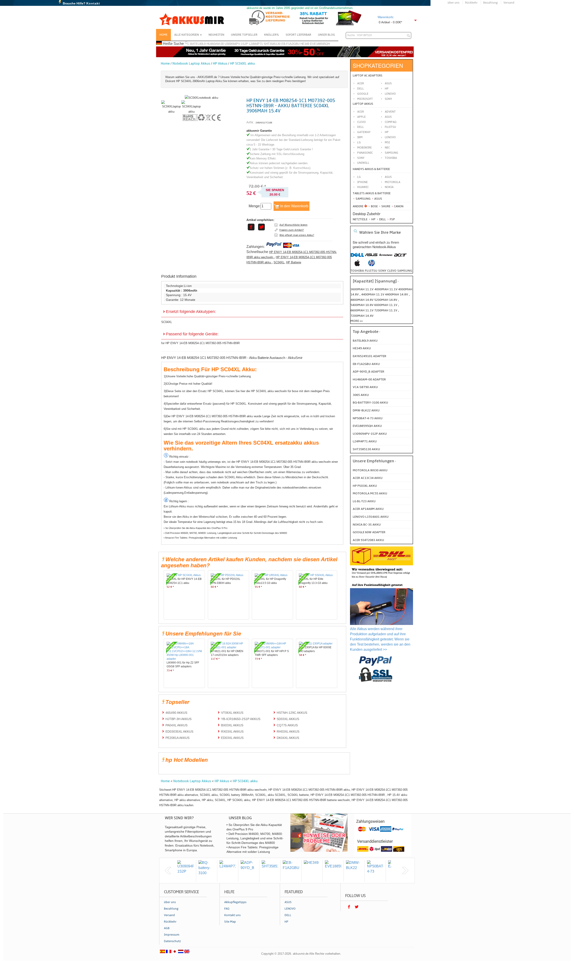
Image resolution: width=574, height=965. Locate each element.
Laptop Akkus (363, 104)
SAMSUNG (391, 153)
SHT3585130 (272, 44)
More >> (356, 321)
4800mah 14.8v (362, 300)
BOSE (374, 206)
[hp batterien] (371, 265)
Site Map (230, 922)
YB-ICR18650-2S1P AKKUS (240, 719)
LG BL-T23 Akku (364, 501)
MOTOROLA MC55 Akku (370, 493)
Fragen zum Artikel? (291, 229)
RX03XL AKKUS (232, 731)
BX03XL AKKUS (232, 725)
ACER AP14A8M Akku (368, 509)
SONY (361, 158)
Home (163, 35)
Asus (388, 83)
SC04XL (279, 262)
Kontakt (93, 3)
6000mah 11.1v (386, 305)
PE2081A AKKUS (177, 738)
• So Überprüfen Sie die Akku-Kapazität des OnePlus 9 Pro (195, 528)
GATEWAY (364, 132)
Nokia (389, 187)
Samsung (362, 199)
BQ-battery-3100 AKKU (370, 402)
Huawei (362, 187)
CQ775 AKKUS (287, 725)
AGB (167, 928)
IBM (360, 137)
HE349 (304, 44)
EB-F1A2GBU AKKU (366, 364)
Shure (385, 206)
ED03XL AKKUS (232, 738)
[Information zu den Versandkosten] (381, 579)
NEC (387, 147)
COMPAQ (390, 122)
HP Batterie (293, 262)
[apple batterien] (357, 265)
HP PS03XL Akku (365, 486)
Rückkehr (471, 2)
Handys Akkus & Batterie (371, 169)
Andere (358, 206)
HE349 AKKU (362, 348)
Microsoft (365, 99)
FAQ (226, 908)
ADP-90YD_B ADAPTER (368, 371)
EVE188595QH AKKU (367, 426)
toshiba (357, 271)
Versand (508, 2)
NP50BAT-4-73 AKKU (368, 418)
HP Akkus (220, 63)
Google (362, 94)
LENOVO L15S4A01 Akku (371, 517)
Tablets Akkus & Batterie (372, 193)
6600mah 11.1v (362, 310)
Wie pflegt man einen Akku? (296, 235)
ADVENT (390, 112)
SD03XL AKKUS (288, 719)
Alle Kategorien (187, 35)
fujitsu (371, 271)
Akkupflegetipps (235, 902)
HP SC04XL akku (242, 63)
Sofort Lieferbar (298, 35)
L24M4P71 (256, 44)
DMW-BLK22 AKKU (366, 410)
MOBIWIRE (364, 147)
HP (387, 88)
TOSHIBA (391, 158)
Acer (360, 83)
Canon (398, 206)
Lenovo (390, 94)
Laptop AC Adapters (367, 75)
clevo (391, 271)
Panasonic (365, 153)
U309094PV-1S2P (236, 44)
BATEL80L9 (198, 44)
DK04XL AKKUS (288, 738)
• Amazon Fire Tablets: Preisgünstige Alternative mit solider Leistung (200, 537)
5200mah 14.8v (386, 300)
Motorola (392, 182)
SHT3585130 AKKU (366, 449)
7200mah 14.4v (362, 316)
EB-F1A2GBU (290, 44)
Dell (360, 88)
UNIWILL (363, 163)
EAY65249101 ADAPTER (369, 356)
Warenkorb (385, 17)
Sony (388, 99)
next (405, 870)
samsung (404, 271)
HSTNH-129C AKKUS (292, 712)
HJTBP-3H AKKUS (178, 719)
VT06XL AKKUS (232, 712)
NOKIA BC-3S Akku (367, 524)
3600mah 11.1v (362, 289)
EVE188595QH (320, 44)
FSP (392, 219)
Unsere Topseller (244, 35)
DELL (360, 127)
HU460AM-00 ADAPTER (369, 379)
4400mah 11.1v (373, 294)
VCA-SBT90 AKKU (365, 387)
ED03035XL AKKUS (179, 731)
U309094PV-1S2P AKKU (370, 434)
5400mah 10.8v (362, 305)
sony (382, 271)
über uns (453, 2)
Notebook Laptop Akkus (191, 63)
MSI (387, 142)
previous (168, 870)
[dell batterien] (357, 257)
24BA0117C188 (264, 122)
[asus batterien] (371, 257)
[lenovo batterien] (386, 257)
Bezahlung (490, 2)
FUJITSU (390, 127)
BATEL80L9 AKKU (365, 341)
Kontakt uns (232, 915)
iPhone (362, 182)
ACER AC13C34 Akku (368, 478)
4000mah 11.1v (386, 289)
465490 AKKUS (176, 712)
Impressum (171, 935)
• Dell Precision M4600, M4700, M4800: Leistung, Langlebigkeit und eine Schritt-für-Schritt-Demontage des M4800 (225, 533)
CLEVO (361, 122)
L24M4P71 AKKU (365, 441)
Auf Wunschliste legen (293, 224)
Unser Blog (326, 35)
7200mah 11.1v (386, 310)
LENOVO (390, 137)
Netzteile (360, 219)
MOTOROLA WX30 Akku (370, 470)
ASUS (388, 117)
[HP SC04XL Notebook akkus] (201, 97)
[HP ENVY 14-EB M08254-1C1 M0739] (171, 111)
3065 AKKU (361, 395)
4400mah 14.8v (397, 294)
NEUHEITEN (216, 35)
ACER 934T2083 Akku (368, 540)
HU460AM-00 (215, 44)
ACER (360, 112)
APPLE (361, 117)
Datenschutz (172, 941)
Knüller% (271, 35)
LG (359, 142)
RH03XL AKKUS (288, 731)
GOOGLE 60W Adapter (369, 532)
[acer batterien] (400, 257)
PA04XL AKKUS (176, 725)
